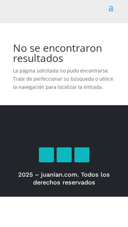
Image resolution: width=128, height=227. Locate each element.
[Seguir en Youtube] (81, 154)
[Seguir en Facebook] (46, 154)
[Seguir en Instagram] (64, 154)
